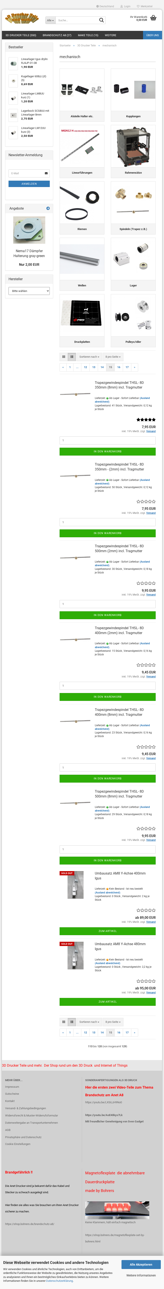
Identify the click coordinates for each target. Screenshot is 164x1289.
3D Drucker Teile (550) (21, 35)
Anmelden (29, 183)
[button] (105, 6)
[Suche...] (101, 20)
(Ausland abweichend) (107, 892)
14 (102, 367)
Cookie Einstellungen (17, 1144)
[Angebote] (48, 208)
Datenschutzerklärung (59, 1280)
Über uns (152, 35)
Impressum (12, 1086)
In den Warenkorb (108, 451)
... (77, 367)
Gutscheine (12, 1093)
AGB (7, 1130)
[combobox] (89, 357)
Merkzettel (145, 6)
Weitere (110, 35)
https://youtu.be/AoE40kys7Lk (104, 1115)
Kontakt (10, 1101)
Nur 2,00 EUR (29, 265)
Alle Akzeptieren (141, 1264)
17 (127, 367)
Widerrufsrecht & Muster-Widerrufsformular (31, 1115)
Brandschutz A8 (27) (57, 35)
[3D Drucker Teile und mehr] (22, 18)
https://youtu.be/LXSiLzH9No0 (103, 1102)
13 (93, 367)
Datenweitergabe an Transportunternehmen (31, 1122)
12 (85, 367)
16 (118, 367)
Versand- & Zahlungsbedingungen (25, 1108)
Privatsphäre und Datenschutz (23, 1137)
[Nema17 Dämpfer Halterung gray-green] (29, 230)
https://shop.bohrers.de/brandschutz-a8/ (29, 1224)
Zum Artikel (108, 931)
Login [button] (126, 6)
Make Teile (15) (88, 35)
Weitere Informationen (141, 1275)
